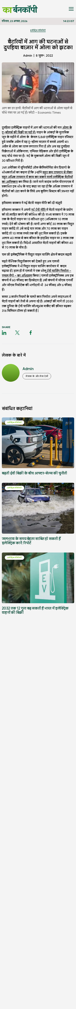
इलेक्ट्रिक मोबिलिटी (38, 30)
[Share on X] (17, 332)
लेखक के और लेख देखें (37, 376)
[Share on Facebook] (30, 332)
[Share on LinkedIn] (4, 332)
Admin (27, 56)
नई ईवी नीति (38, 210)
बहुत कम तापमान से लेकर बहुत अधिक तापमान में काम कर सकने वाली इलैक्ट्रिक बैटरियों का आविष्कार (37, 177)
